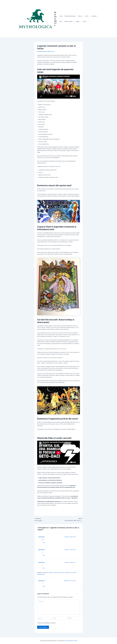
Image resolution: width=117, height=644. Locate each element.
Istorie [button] (86, 16)
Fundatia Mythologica (70, 16)
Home (60, 16)
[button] (82, 16)
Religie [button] (77, 21)
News (60, 21)
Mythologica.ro (55, 18)
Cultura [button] (80, 16)
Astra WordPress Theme (71, 640)
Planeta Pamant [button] (68, 21)
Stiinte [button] (84, 21)
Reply (44, 542)
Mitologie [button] (94, 16)
